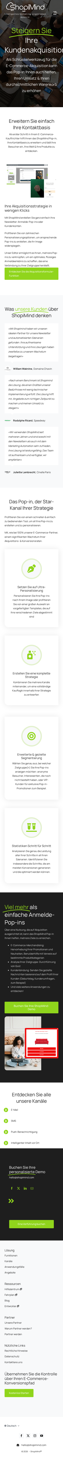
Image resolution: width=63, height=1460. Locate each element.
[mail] (32, 1188)
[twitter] (18, 1188)
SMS (13, 1120)
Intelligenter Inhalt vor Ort (25, 1143)
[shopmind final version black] (25, 3)
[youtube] (41, 1435)
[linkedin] (25, 1188)
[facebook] (11, 1188)
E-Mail (14, 1109)
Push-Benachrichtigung (24, 1131)
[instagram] (34, 1435)
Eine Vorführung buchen (31, 1224)
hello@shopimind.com (33, 1445)
